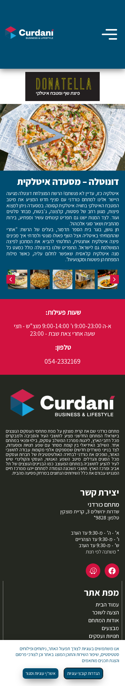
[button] (114, 279)
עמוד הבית (107, 604)
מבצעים (110, 628)
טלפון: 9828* (106, 517)
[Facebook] (112, 570)
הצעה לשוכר (105, 612)
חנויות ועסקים (104, 636)
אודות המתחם (103, 620)
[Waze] (93, 570)
